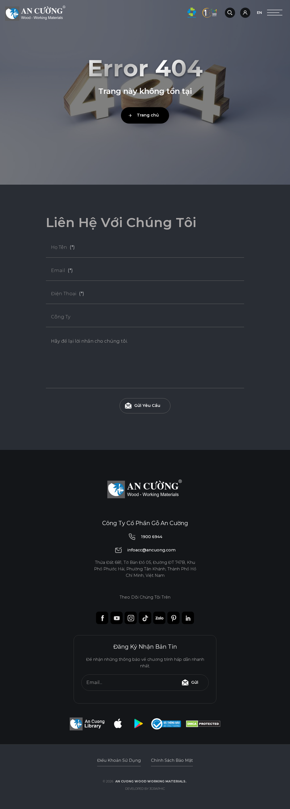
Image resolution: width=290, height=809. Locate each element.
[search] (230, 13)
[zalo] (159, 618)
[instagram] (131, 618)
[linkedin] (188, 618)
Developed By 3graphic (145, 789)
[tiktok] (145, 618)
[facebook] (102, 618)
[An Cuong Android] (138, 724)
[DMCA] (203, 723)
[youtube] (116, 618)
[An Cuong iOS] (118, 724)
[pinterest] (173, 618)
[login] (246, 13)
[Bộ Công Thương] (166, 724)
